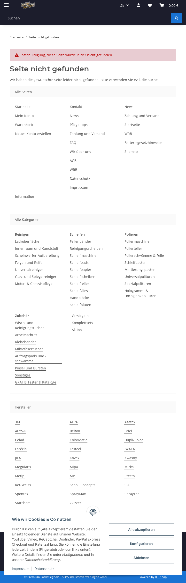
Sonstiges (23, 375)
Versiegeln (80, 315)
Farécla (21, 449)
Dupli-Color (133, 440)
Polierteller (133, 248)
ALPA (74, 422)
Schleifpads (79, 262)
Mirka (129, 467)
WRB (73, 169)
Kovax (74, 458)
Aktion (77, 329)
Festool (75, 449)
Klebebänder (25, 342)
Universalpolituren (139, 276)
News (74, 115)
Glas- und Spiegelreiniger (35, 276)
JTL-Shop (161, 577)
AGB (73, 160)
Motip (19, 476)
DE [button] (121, 5)
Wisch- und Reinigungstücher (29, 325)
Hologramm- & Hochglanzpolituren (140, 293)
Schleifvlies (79, 290)
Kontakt (76, 106)
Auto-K (20, 431)
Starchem (23, 502)
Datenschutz (44, 568)
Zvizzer (75, 502)
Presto (129, 476)
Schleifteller (79, 283)
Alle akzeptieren (141, 529)
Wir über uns (80, 151)
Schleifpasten (135, 262)
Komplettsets (82, 322)
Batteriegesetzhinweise (143, 142)
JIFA (18, 458)
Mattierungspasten (139, 269)
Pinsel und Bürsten (30, 368)
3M (17, 422)
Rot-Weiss (23, 485)
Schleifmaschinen (84, 255)
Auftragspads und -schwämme (30, 358)
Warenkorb (24, 124)
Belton (75, 431)
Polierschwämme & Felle (144, 255)
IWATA (129, 449)
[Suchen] (176, 18)
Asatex (129, 422)
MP (72, 476)
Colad (19, 440)
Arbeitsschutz (26, 335)
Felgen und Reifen (30, 262)
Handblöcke (79, 297)
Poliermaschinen (138, 241)
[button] (138, 5)
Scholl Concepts (82, 485)
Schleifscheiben (82, 276)
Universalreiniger (29, 269)
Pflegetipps (79, 124)
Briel (128, 431)
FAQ (73, 142)
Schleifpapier (80, 269)
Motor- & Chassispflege (34, 283)
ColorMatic (78, 440)
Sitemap (131, 151)
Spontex (21, 493)
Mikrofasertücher (29, 349)
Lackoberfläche (27, 241)
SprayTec (131, 493)
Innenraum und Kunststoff (36, 248)
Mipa (74, 467)
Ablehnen (141, 558)
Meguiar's (23, 467)
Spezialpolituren (137, 283)
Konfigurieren (141, 543)
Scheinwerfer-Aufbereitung (37, 255)
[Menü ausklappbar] (6, 3)
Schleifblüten (80, 304)
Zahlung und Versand (87, 133)
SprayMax (78, 493)
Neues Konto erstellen (33, 133)
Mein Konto (24, 115)
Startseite (23, 106)
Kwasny (130, 458)
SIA (127, 485)
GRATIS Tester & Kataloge (35, 382)
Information (24, 196)
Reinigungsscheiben (86, 248)
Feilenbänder (80, 241)
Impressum (20, 568)
